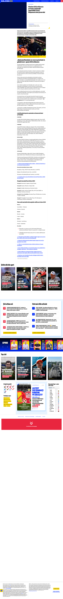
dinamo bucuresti (8, 401)
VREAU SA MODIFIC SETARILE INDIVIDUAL (56, 591)
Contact (43, 416)
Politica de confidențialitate (29, 416)
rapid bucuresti (7, 399)
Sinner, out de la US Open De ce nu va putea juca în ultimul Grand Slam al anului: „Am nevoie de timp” (55, 278)
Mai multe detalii (8, 588)
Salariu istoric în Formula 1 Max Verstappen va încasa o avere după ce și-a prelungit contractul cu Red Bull (39, 368)
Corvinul (51, 398)
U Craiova (51, 401)
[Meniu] (62, 1)
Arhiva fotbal (30, 4)
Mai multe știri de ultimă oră (10, 332)
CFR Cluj (6, 402)
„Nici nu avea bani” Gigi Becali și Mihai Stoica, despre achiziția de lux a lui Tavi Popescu (24, 278)
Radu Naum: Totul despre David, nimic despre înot (39, 345)
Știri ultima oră (8, 304)
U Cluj (51, 396)
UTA (50, 409)
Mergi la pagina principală (39, 332)
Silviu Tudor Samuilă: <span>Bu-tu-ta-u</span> (16, 345)
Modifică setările (38, 416)
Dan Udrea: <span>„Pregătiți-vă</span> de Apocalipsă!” (28, 345)
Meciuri (54, 387)
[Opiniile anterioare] (3, 347)
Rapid (51, 392)
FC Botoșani (52, 408)
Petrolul (51, 397)
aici (22, 593)
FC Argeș (51, 394)
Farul (51, 400)
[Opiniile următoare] (7, 347)
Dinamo (51, 393)
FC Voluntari (52, 405)
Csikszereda (52, 411)
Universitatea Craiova (8, 404)
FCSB (51, 390)
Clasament (50, 387)
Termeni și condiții (21, 416)
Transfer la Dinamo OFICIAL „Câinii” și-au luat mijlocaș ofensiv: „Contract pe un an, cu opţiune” (39, 278)
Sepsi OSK (51, 404)
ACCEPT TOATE (56, 588)
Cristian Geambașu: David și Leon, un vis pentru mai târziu (51, 345)
